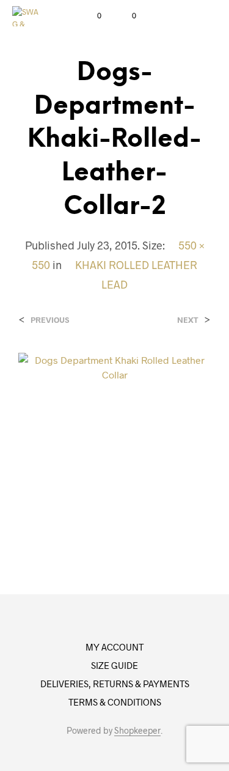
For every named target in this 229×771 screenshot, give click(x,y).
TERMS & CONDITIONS (114, 701)
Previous (50, 320)
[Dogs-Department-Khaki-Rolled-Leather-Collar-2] (114, 448)
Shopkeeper (137, 731)
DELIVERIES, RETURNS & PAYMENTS (114, 683)
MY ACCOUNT (114, 646)
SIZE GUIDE (114, 665)
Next (187, 320)
